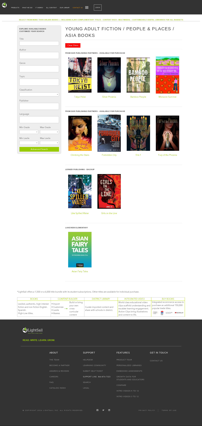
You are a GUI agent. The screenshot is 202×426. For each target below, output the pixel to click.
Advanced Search (39, 149)
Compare (121, 385)
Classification (25, 89)
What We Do (27, 8)
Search (87, 382)
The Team (54, 360)
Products (15, 8)
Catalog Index (57, 388)
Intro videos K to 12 (128, 391)
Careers (53, 377)
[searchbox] (21, 55)
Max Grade (45, 127)
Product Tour (124, 360)
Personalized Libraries (129, 365)
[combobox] (39, 55)
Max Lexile (45, 138)
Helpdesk (88, 360)
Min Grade (24, 127)
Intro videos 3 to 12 (128, 396)
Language (24, 114)
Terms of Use (169, 410)
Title (21, 39)
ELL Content (51, 8)
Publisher (23, 100)
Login (97, 7)
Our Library (65, 8)
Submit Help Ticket (93, 371)
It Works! (39, 8)
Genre (22, 63)
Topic (22, 76)
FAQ (51, 382)
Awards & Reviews (59, 371)
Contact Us (78, 8)
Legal (86, 388)
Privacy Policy (147, 410)
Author (22, 49)
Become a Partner (59, 365)
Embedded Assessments (129, 371)
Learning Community (94, 365)
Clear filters (72, 45)
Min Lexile (24, 138)
